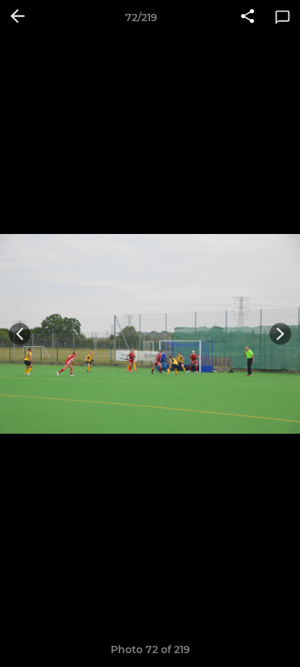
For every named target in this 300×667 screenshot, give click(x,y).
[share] (247, 17)
